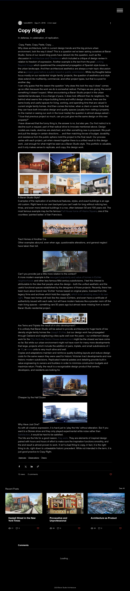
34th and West (84, 5)
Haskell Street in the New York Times (22, 519)
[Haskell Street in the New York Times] (23, 503)
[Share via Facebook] (19, 466)
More (105, 5)
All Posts (8, 5)
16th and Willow (32, 5)
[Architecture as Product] (106, 503)
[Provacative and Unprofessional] (65, 503)
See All (122, 488)
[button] (120, 10)
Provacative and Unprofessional (58, 519)
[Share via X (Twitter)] (25, 466)
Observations (33, 458)
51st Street (68, 5)
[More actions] (110, 22)
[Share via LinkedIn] (31, 466)
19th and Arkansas (51, 5)
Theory (44, 458)
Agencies (22, 458)
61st (96, 5)
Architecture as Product (104, 518)
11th (19, 5)
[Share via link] (38, 466)
